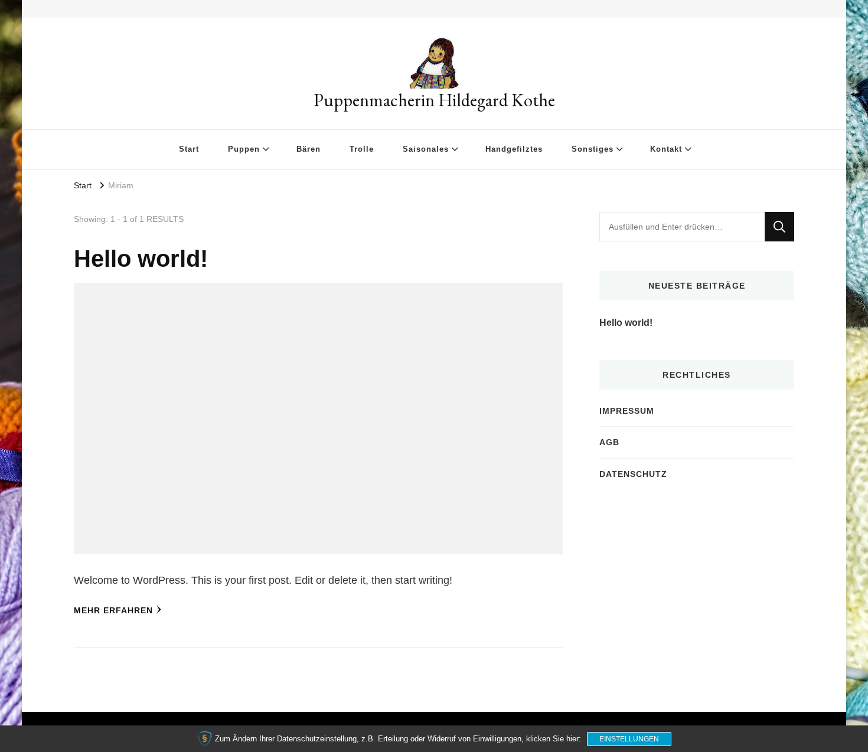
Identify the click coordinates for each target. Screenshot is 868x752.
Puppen (244, 149)
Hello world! (141, 259)
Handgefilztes (514, 149)
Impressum (626, 411)
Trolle (362, 149)
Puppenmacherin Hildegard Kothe (434, 100)
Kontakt (666, 149)
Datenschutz (633, 474)
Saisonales (426, 149)
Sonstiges (593, 149)
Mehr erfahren (113, 610)
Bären (308, 149)
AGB (609, 442)
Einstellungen (629, 739)
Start (189, 149)
